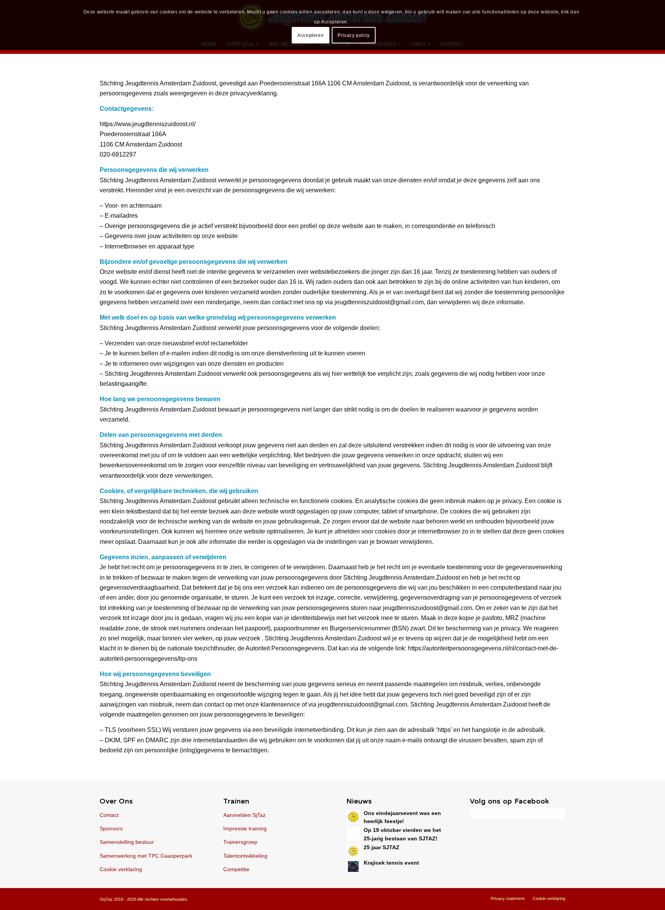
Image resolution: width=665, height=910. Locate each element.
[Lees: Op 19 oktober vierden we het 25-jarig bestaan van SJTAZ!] (353, 834)
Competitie (236, 869)
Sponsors (111, 828)
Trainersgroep (240, 842)
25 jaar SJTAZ (381, 847)
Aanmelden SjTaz (244, 815)
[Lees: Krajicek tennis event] (353, 866)
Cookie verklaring (121, 869)
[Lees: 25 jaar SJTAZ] (353, 851)
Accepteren (310, 35)
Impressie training (245, 828)
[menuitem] (507, 898)
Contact (109, 815)
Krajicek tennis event (391, 863)
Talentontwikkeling (245, 856)
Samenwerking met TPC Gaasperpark (146, 856)
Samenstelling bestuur (127, 842)
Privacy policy (353, 35)
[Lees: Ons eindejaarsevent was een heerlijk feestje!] (353, 817)
